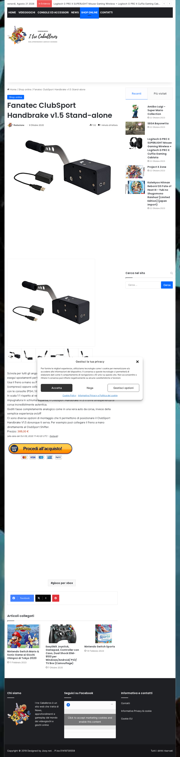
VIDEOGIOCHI (26, 12)
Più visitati (160, 93)
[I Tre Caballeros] (33, 35)
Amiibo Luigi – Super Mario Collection (156, 110)
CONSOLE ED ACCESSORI (53, 12)
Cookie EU (127, 718)
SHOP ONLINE (89, 12)
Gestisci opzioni (123, 388)
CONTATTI (106, 12)
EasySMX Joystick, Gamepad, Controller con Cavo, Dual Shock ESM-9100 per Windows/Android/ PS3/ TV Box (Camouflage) (62, 655)
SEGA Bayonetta (158, 123)
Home (13, 89)
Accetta (57, 388)
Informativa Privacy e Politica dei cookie (98, 395)
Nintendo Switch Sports (99, 646)
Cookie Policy (69, 395)
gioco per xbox (63, 583)
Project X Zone (156, 167)
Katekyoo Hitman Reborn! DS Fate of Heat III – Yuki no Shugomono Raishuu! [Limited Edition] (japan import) (159, 193)
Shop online (24, 89)
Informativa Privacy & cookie (136, 710)
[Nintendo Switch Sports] (101, 633)
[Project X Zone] (135, 171)
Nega (90, 388)
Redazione (19, 125)
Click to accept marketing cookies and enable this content (90, 719)
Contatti (125, 703)
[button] (137, 361)
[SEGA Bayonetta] (135, 128)
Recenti (136, 93)
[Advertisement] (122, 53)
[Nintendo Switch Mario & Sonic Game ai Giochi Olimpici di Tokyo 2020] (24, 636)
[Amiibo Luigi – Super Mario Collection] (135, 111)
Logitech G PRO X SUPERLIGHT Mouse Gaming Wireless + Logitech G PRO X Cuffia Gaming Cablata (108, 3)
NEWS (75, 12)
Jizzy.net (47, 750)
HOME (12, 12)
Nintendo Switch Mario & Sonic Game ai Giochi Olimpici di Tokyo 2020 (23, 655)
